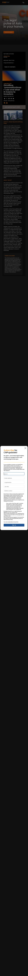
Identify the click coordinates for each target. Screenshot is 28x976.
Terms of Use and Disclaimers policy (13, 518)
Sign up (14, 525)
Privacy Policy (10, 519)
